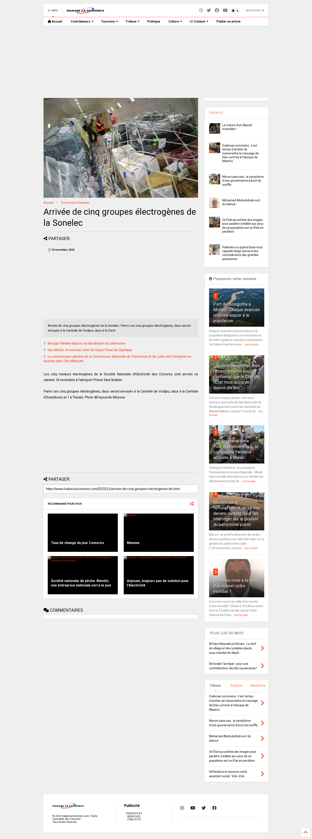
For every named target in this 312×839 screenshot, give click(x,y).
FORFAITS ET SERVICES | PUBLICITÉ (134, 816)
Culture (174, 21)
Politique (153, 21)
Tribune (130, 21)
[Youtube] (225, 10)
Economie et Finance (75, 202)
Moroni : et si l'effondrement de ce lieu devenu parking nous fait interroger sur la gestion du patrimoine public (236, 513)
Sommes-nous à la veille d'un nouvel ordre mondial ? (236, 586)
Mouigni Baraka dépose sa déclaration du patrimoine (86, 343)
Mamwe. (133, 543)
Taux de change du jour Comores (77, 543)
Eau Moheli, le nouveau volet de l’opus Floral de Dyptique (90, 350)
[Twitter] (209, 10)
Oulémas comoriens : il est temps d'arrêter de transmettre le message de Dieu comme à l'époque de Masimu (240, 153)
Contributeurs (80, 21)
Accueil (56, 21)
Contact (199, 21)
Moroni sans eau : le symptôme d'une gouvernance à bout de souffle (243, 180)
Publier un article (228, 21)
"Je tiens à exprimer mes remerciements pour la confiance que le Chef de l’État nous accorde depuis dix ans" (236, 376)
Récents (216, 112)
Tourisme (108, 21)
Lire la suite (251, 344)
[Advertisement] (156, 62)
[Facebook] (217, 10)
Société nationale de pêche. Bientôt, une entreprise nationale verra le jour (81, 583)
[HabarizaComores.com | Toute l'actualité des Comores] (85, 12)
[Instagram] (201, 10)
